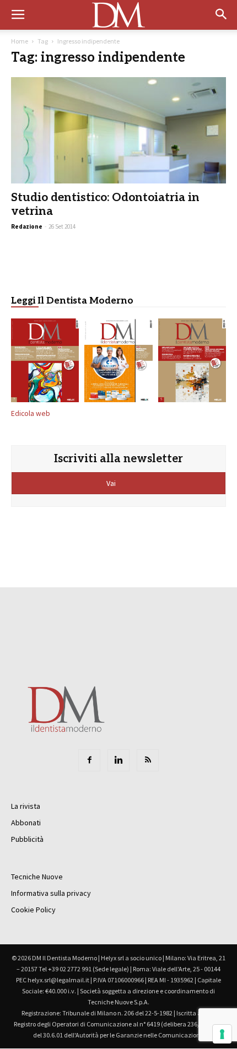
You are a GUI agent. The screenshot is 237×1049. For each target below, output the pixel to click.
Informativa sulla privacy (51, 893)
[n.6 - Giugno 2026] (118, 362)
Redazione (26, 226)
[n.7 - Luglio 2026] (45, 362)
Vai (111, 483)
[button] (221, 15)
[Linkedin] (118, 760)
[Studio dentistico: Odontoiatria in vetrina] (118, 130)
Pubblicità (27, 839)
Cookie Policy (33, 910)
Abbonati (26, 823)
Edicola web (30, 413)
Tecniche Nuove (37, 877)
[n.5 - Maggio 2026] (192, 362)
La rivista (25, 806)
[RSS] (148, 760)
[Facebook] (89, 760)
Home (19, 41)
